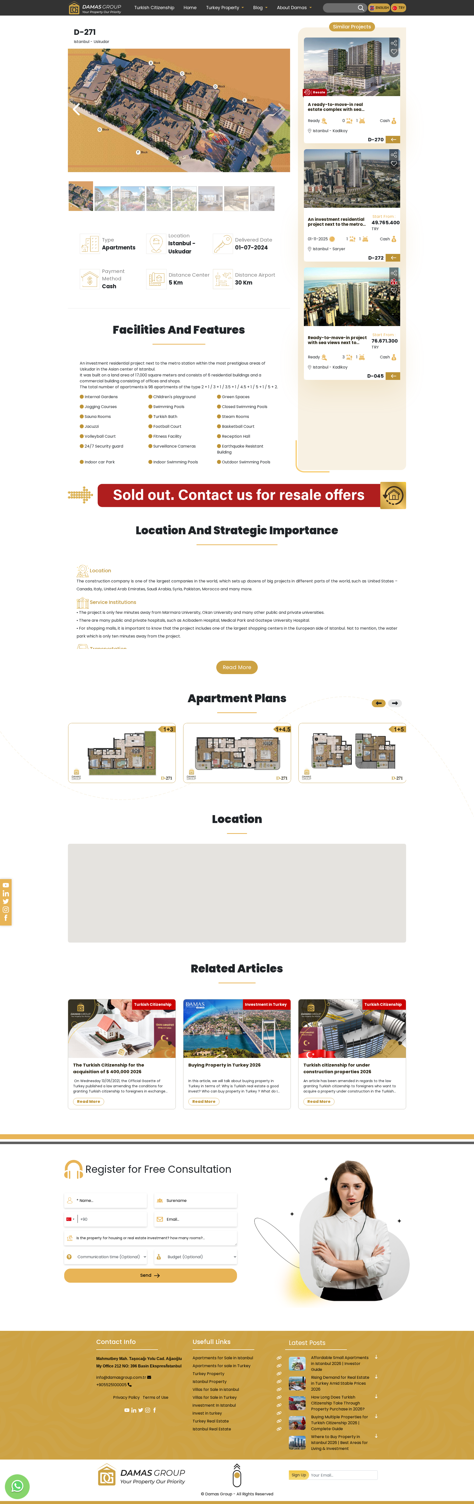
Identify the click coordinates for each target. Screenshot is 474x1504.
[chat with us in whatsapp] (17, 1486)
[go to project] (393, 140)
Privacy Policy (126, 1397)
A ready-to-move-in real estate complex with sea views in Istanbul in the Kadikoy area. (335, 107)
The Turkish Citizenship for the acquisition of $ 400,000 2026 (108, 1068)
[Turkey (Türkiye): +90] (70, 1219)
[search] (361, 8)
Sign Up (299, 1475)
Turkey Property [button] (223, 8)
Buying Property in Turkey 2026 (224, 1065)
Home (190, 8)
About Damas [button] (292, 8)
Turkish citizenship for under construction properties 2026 (337, 1068)
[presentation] (280, 109)
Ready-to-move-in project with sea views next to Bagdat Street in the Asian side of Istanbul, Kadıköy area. (337, 340)
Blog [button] (258, 8)
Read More (237, 667)
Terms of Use (155, 1397)
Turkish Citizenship (154, 8)
